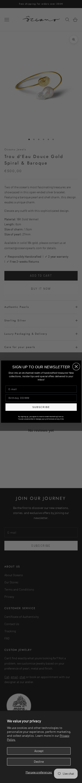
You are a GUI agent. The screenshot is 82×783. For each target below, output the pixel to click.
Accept (39, 751)
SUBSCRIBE (41, 407)
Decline (39, 761)
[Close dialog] (76, 366)
